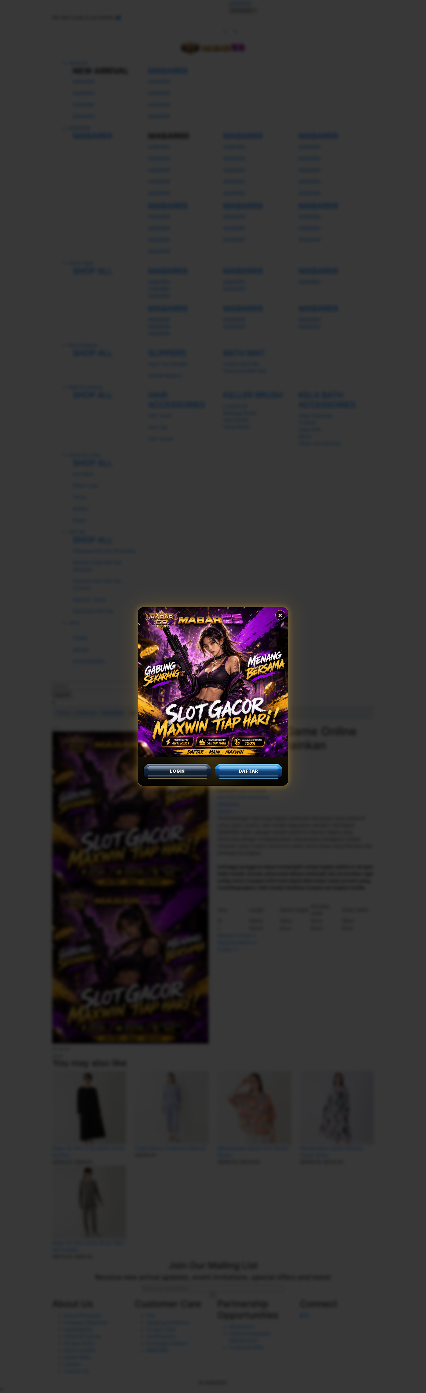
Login (177, 771)
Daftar (248, 771)
